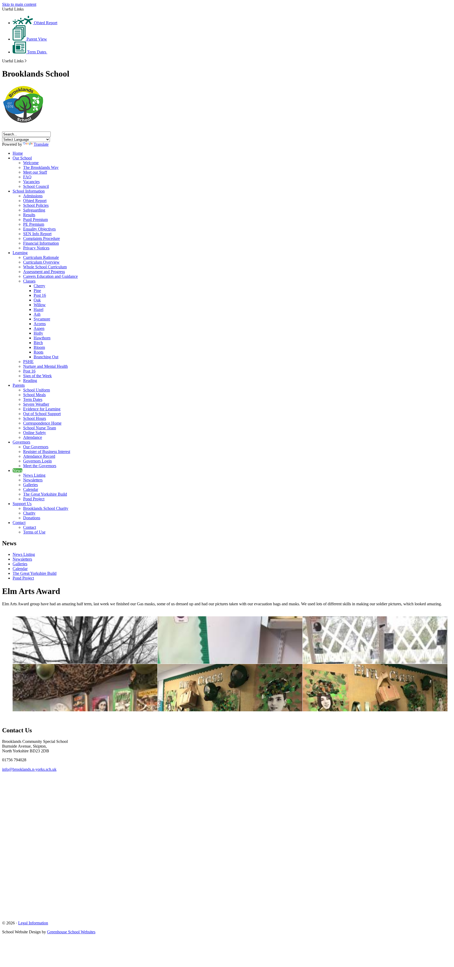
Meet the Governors (39, 466)
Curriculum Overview (41, 262)
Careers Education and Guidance (50, 276)
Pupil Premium (35, 219)
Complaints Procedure (41, 238)
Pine (37, 290)
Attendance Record (39, 456)
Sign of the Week (37, 376)
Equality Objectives (39, 229)
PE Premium (33, 224)
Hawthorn (42, 338)
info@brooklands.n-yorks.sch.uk (29, 769)
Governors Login (37, 461)
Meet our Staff (35, 172)
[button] (26, 60)
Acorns (40, 323)
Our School (22, 158)
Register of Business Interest (46, 451)
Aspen (39, 328)
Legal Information (33, 923)
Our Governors (35, 447)
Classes (29, 281)
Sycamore (42, 319)
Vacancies (31, 181)
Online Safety (34, 432)
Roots (38, 352)
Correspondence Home (42, 423)
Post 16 (40, 295)
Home (18, 153)
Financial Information (41, 243)
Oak (37, 300)
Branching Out (46, 357)
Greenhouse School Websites (71, 932)
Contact (19, 522)
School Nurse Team (39, 428)
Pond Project (33, 499)
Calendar (30, 489)
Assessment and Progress (44, 271)
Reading (30, 380)
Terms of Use (34, 532)
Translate (41, 144)
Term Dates (36, 52)
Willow (40, 305)
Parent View (36, 39)
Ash (37, 314)
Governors (21, 442)
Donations (31, 518)
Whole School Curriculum (45, 267)
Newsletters (33, 480)
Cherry (39, 286)
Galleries (30, 484)
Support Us (22, 503)
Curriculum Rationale (41, 257)
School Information (29, 191)
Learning (20, 252)
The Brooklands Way (41, 167)
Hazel (38, 309)
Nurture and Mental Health (45, 366)
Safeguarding (34, 210)
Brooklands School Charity (45, 508)
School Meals (34, 394)
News (17, 470)
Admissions (33, 196)
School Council (36, 186)
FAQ (27, 177)
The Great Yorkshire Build (45, 494)
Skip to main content (19, 4)
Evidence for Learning (41, 409)
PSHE (28, 361)
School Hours (34, 418)
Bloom (39, 347)
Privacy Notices (36, 248)
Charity (29, 513)
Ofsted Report (45, 23)
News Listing (34, 475)
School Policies (36, 205)
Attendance (32, 437)
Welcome (31, 162)
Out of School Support (42, 413)
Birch (38, 342)
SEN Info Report (37, 233)
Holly (38, 333)
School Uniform (36, 390)
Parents (19, 385)
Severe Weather (36, 404)
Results (29, 215)
